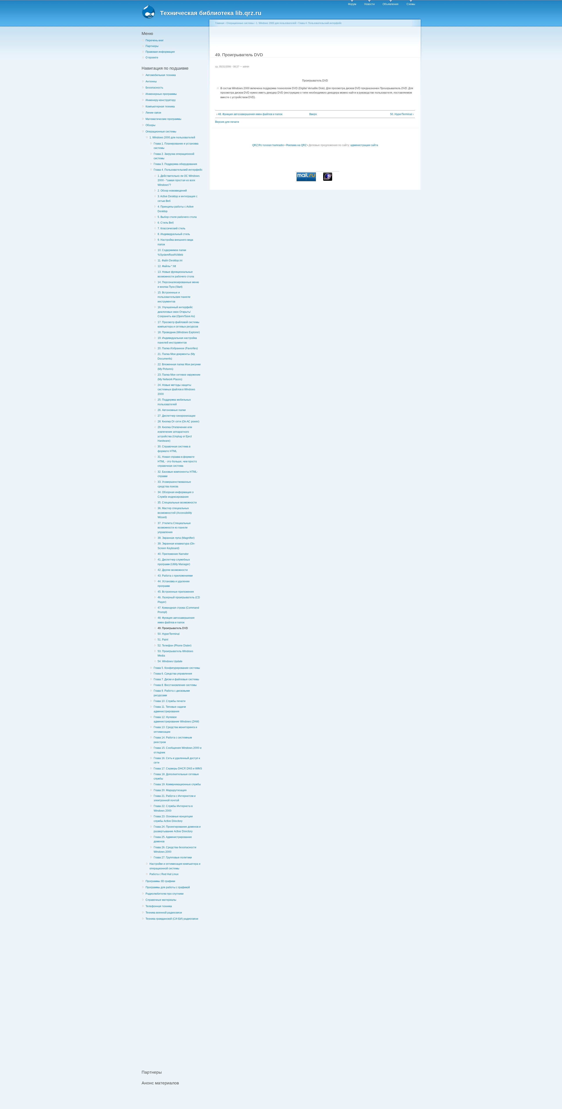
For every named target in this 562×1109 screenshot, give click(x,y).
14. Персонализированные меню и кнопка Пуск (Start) (178, 284)
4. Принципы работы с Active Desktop (176, 209)
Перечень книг (155, 40)
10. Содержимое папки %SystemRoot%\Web (172, 252)
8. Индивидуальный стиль (174, 234)
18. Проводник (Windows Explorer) (179, 332)
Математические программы (163, 119)
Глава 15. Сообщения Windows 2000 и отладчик (178, 750)
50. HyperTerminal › (402, 114)
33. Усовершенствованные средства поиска (174, 484)
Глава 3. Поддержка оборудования (175, 164)
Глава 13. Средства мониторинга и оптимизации (175, 729)
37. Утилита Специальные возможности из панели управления (174, 528)
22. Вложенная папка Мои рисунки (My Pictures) (179, 367)
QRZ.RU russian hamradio (268, 145)
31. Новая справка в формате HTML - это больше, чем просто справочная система (177, 461)
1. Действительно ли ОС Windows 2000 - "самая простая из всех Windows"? (179, 180)
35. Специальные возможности (177, 502)
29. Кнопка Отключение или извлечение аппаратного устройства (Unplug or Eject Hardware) (175, 434)
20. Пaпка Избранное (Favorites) (178, 348)
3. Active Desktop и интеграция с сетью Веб (177, 199)
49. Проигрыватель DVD (173, 628)
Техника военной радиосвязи (164, 912)
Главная (219, 23)
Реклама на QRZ (296, 145)
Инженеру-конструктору (161, 100)
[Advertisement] (174, 992)
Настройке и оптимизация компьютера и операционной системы (175, 866)
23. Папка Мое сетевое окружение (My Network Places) (179, 377)
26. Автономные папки (172, 410)
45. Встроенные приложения (176, 591)
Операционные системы (161, 131)
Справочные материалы (161, 899)
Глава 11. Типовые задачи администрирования (170, 709)
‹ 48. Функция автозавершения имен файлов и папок (249, 114)
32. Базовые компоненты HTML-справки (178, 474)
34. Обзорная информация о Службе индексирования (176, 494)
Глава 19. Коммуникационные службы (177, 784)
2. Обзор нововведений (172, 190)
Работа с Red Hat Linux (164, 874)
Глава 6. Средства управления (173, 673)
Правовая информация (160, 51)
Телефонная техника (159, 906)
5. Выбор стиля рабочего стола (177, 217)
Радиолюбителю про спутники (165, 893)
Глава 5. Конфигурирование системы (177, 667)
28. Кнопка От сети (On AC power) (178, 421)
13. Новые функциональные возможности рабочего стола (176, 274)
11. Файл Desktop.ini (170, 260)
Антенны (151, 81)
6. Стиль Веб (166, 222)
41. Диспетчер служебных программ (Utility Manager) (174, 562)
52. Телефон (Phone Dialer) (174, 645)
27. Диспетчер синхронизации (176, 415)
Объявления (390, 4)
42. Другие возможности (173, 570)
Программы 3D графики (160, 881)
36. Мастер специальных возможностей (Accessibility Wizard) (175, 513)
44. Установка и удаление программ (174, 584)
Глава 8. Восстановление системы (175, 685)
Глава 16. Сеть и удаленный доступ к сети (177, 760)
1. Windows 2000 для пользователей (172, 137)
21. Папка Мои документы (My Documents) (176, 356)
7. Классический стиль (171, 228)
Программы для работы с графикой (168, 887)
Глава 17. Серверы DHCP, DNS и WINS (178, 768)
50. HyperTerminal (169, 633)
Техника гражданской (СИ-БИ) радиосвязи (172, 918)
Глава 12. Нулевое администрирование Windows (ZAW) (176, 719)
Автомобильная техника (161, 75)
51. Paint (163, 639)
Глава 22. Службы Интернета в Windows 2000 (173, 808)
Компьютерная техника (160, 106)
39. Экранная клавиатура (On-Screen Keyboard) (176, 546)
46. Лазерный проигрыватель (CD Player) (179, 600)
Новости (369, 4)
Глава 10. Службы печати (170, 701)
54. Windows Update (170, 661)
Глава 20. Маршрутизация (170, 790)
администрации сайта (364, 145)
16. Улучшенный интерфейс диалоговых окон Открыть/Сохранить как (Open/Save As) (176, 312)
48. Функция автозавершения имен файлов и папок (176, 620)
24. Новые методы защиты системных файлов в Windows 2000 (176, 390)
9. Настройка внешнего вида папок (175, 242)
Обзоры (150, 125)
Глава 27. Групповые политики (173, 857)
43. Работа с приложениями (175, 575)
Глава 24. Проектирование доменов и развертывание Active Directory (177, 829)
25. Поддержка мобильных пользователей (174, 402)
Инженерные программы (161, 94)
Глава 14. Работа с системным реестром (173, 740)
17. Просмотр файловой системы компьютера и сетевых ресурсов (178, 324)
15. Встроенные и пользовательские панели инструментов (174, 297)
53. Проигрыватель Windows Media (175, 653)
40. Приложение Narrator (173, 553)
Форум (352, 4)
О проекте (152, 57)
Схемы (411, 4)
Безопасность (154, 87)
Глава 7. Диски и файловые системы (176, 679)
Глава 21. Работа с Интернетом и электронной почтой (175, 798)
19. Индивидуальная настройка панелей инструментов (177, 340)
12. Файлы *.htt (167, 266)
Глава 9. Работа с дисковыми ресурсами (172, 693)
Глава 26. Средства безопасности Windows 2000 (175, 850)
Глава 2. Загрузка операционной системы (174, 156)
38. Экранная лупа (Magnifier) (176, 537)
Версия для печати (227, 121)
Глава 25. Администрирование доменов (173, 839)
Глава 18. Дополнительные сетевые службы (176, 776)
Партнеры (152, 46)
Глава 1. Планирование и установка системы (176, 146)
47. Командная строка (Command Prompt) (178, 610)
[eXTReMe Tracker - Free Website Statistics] (327, 179)
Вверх (313, 114)
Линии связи (153, 112)
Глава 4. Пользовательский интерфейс (178, 169)
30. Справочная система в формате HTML (174, 449)
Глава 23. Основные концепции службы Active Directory (173, 819)
